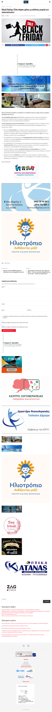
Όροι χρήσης (26, 663)
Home (3, 6)
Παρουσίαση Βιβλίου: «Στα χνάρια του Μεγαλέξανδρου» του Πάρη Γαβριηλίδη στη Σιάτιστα (21, 609)
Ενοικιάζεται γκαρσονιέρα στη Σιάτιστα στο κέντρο (17, 626)
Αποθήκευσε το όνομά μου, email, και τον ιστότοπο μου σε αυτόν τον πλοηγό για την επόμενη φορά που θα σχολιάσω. (25, 317)
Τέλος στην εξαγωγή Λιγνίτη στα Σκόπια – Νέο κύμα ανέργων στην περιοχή (17, 616)
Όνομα (3, 304)
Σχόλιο (4, 287)
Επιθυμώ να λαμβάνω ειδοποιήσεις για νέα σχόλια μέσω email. (15, 322)
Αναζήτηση (4, 599)
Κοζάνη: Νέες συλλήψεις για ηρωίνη (9, 614)
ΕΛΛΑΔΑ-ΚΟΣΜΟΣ (8, 6)
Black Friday (7, 263)
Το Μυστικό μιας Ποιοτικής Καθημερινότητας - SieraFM (13, 630)
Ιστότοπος (29, 310)
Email (3, 310)
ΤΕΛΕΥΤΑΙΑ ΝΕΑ (32, 16)
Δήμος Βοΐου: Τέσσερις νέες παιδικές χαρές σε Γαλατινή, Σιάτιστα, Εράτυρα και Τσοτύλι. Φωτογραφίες (26, 623)
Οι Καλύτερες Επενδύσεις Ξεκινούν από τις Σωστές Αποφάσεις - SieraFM (17, 634)
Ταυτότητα (26, 662)
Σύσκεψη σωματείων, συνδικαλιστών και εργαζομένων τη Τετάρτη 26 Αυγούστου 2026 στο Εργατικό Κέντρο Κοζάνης (26, 611)
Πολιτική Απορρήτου (26, 665)
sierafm (7, 16)
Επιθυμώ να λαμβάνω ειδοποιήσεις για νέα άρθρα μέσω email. (15, 327)
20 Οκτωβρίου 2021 (15, 16)
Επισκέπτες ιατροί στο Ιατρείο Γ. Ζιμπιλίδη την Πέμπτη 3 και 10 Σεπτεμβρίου (17, 612)
